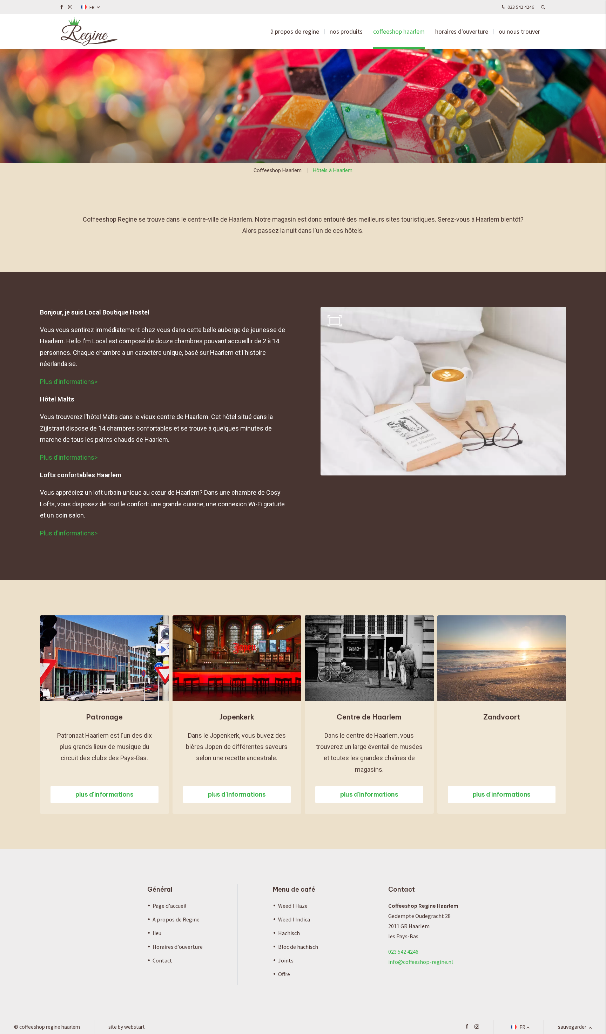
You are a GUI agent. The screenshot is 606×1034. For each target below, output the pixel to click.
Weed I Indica (294, 919)
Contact (162, 960)
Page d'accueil (170, 905)
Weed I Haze (293, 905)
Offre (284, 974)
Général (160, 889)
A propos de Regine (176, 919)
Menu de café (294, 889)
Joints (286, 960)
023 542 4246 (520, 7)
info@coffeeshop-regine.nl (420, 961)
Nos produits (346, 31)
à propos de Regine (294, 31)
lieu (157, 933)
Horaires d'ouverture (461, 31)
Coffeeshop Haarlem (399, 31)
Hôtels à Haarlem (332, 171)
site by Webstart (126, 1026)
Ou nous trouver (519, 31)
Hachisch (289, 933)
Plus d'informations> (68, 381)
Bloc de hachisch (298, 946)
